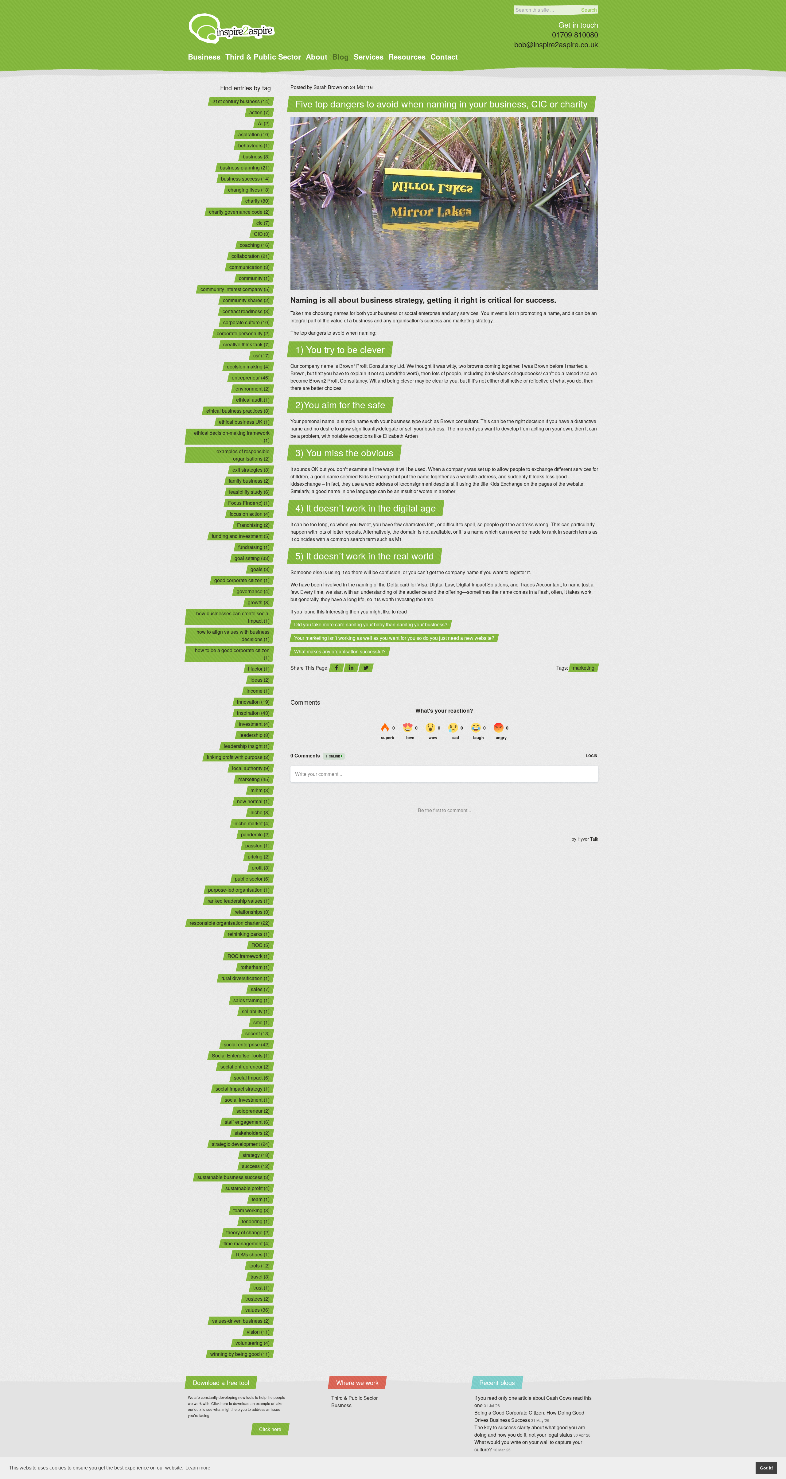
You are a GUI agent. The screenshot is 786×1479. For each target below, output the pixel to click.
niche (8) (260, 812)
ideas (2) (260, 679)
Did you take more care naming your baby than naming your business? (370, 624)
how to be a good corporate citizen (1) (232, 654)
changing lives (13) (249, 189)
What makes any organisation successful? (340, 651)
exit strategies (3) (251, 469)
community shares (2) (246, 300)
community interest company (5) (235, 289)
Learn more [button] (197, 1467)
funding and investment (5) (241, 535)
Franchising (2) (253, 524)
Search (589, 9)
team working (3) (251, 1210)
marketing (583, 667)
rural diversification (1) (245, 978)
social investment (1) (247, 1099)
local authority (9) (251, 768)
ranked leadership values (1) (239, 900)
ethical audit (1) (253, 399)
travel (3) (260, 1276)
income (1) (258, 690)
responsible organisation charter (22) (230, 922)
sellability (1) (256, 1011)
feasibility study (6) (249, 491)
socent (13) (257, 1033)
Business (204, 56)
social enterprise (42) (247, 1044)
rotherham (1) (255, 967)
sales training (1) (251, 1000)
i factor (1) (259, 668)
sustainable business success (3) (233, 1177)
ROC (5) (260, 944)
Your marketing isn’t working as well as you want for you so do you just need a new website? (394, 637)
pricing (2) (259, 856)
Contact (444, 56)
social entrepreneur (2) (245, 1066)
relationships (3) (252, 911)
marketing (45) (254, 779)
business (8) (256, 156)
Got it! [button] (766, 1467)
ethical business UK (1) (244, 421)
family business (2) (249, 480)
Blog (340, 56)
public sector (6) (252, 878)
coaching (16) (255, 244)
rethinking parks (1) (249, 933)
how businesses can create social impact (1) (233, 617)
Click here (270, 1429)
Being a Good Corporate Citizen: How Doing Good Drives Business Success (529, 1416)
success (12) (256, 1166)
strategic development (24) (241, 1143)
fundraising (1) (254, 547)
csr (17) (261, 355)
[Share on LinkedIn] (351, 668)
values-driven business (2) (241, 1320)
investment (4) (254, 723)
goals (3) (260, 569)
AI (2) (264, 123)
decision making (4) (248, 366)
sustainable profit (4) (247, 1188)
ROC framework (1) (249, 955)
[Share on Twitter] (366, 668)
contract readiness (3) (246, 311)
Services (368, 56)
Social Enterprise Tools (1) (241, 1055)
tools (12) (259, 1265)
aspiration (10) (254, 134)
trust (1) (261, 1287)
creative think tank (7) (246, 344)
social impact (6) (252, 1077)
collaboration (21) (251, 255)
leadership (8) (254, 734)
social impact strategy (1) (243, 1088)
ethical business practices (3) (238, 410)
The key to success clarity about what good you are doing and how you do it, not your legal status (532, 1431)
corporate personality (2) (243, 333)
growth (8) (259, 602)
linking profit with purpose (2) (238, 757)
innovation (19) (253, 701)
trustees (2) (257, 1298)
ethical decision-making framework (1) (232, 436)
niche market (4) (252, 823)
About (316, 56)
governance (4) (253, 591)
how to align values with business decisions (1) (233, 635)
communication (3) (249, 267)
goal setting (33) (252, 558)
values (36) (257, 1309)
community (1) (254, 278)
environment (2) (252, 388)
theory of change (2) (248, 1232)
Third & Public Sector (263, 56)
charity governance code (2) (239, 211)
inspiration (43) (253, 712)
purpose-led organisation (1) (239, 889)
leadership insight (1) (247, 745)
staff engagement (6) (247, 1121)
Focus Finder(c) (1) (249, 502)
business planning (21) (245, 167)
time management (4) (247, 1243)
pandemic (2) (255, 834)
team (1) (261, 1199)
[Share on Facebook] (336, 668)
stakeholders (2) (252, 1132)
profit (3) (261, 867)
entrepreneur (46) (251, 377)
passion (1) (257, 845)
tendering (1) (256, 1221)
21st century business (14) (241, 101)
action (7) (259, 112)
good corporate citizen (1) (242, 580)
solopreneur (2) (253, 1110)
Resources (407, 56)
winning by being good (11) (240, 1353)
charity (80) (257, 200)
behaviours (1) (254, 145)
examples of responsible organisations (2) (243, 455)
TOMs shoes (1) (252, 1254)
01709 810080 (575, 34)
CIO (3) (262, 233)
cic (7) (263, 222)
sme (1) (261, 1022)
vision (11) (258, 1331)
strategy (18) (256, 1154)
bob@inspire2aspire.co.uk (556, 44)
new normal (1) (253, 801)
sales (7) (260, 989)
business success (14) (245, 178)
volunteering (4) (252, 1342)
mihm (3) (260, 790)
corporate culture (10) (246, 322)
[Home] (232, 28)
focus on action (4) (250, 513)
